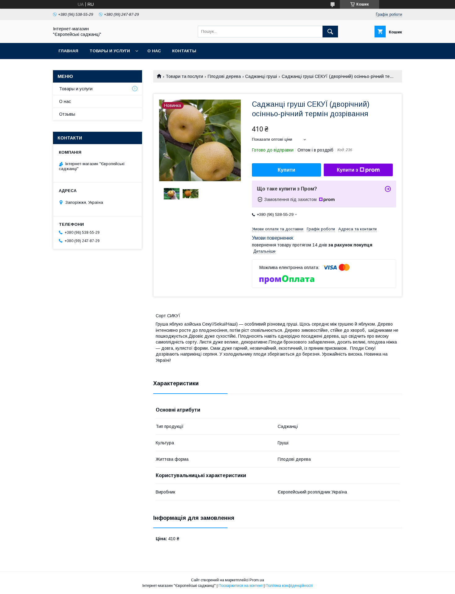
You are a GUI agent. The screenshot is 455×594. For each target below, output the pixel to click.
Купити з (347, 170)
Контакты (184, 51)
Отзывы (67, 114)
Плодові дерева (224, 76)
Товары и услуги (109, 51)
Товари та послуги (184, 76)
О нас (154, 51)
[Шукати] (330, 31)
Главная (68, 51)
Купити (286, 170)
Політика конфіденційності (289, 585)
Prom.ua (256, 580)
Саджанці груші (261, 76)
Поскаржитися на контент (241, 585)
